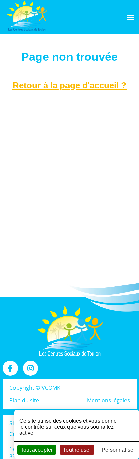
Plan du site (24, 400)
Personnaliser (118, 450)
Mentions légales (108, 400)
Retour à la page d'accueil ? (69, 85)
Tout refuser (77, 450)
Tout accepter (37, 450)
